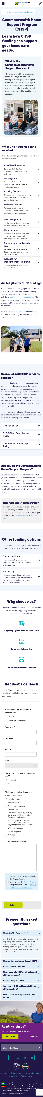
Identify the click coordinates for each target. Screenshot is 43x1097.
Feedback (3, 1093)
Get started (10, 1036)
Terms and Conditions (33, 1073)
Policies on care (26, 1076)
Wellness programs (15, 828)
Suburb (8, 749)
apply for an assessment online (22, 297)
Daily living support (15, 799)
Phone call (12, 780)
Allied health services (16, 806)
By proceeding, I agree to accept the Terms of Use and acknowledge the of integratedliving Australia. (23, 882)
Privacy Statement (16, 1073)
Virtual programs (14, 831)
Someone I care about (17, 720)
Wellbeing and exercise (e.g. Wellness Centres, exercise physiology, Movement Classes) (20, 822)
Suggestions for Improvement (17, 1093)
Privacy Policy (29, 882)
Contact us (33, 1036)
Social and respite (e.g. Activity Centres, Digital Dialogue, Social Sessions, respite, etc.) (20, 815)
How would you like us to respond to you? (20, 774)
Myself (11, 717)
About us (4, 1073)
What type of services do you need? (19, 792)
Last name (9, 738)
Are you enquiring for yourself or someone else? (18, 710)
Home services (14, 803)
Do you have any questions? (16, 841)
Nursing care (13, 809)
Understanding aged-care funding (20, 12)
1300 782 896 (20, 311)
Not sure (11, 835)
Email (10, 784)
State (7, 760)
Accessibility (13, 1076)
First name (10, 727)
